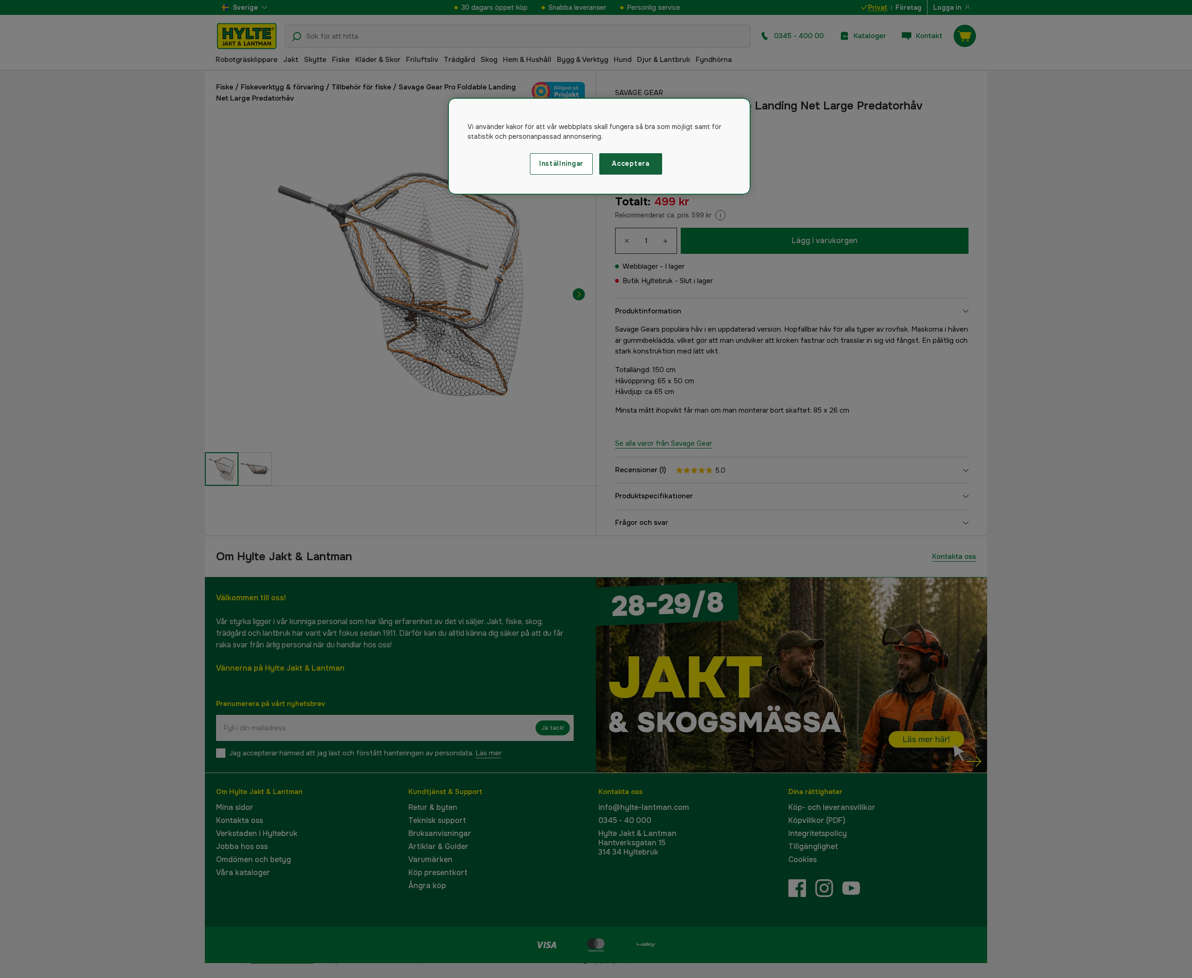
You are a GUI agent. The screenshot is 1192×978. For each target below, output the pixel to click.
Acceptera (630, 163)
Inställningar (561, 163)
